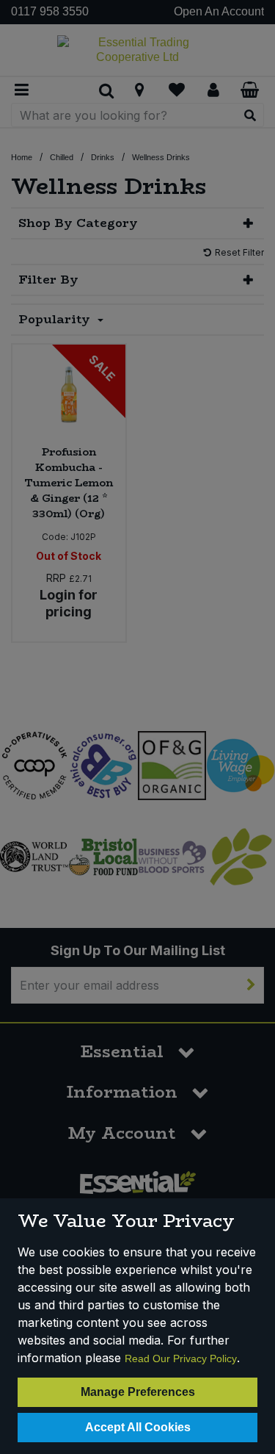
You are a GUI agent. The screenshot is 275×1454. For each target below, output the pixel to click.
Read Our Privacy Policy (181, 1358)
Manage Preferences (138, 1392)
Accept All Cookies (138, 1427)
